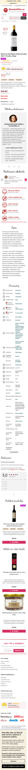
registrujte (22, 469)
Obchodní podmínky (5, 665)
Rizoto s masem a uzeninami (19, 342)
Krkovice (17, 327)
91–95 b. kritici (19, 313)
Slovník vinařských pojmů (7, 693)
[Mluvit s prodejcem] (9, 166)
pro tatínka (18, 361)
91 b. (16, 307)
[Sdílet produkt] (18, 166)
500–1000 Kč (18, 317)
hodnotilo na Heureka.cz (14, 707)
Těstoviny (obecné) (17, 331)
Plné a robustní (19, 413)
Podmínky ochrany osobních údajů (9, 669)
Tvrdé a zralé (19, 349)
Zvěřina (21, 333)
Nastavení (13, 761)
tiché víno (17, 393)
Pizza (16, 324)
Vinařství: (6, 64)
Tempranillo (18, 296)
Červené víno (18, 364)
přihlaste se (13, 469)
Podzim (17, 421)
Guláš (17, 333)
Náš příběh (3, 677)
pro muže (17, 360)
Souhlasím (13, 766)
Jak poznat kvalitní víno (6, 696)
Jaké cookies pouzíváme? (7, 667)
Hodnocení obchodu (14, 171)
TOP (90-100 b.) (19, 309)
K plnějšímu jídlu (19, 326)
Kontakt (3, 663)
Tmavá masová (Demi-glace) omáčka (19, 337)
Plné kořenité (18, 303)
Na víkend (17, 320)
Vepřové (17, 323)
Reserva (17, 356)
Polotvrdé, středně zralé (18, 346)
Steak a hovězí (19, 329)
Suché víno (18, 290)
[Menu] (23, 17)
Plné (16, 399)
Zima (21, 421)
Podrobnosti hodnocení (6, 62)
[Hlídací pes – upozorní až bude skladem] (14, 166)
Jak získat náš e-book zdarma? (8, 697)
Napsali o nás (4, 685)
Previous (2, 179)
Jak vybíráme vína (5, 679)
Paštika (22, 327)
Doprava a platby (5, 661)
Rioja (16, 299)
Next (26, 179)
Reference (3, 683)
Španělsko (18, 293)
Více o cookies (14, 743)
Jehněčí (22, 323)
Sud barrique (18, 352)
